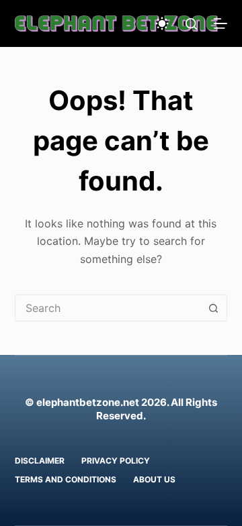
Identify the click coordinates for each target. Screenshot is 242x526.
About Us (154, 479)
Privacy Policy (115, 461)
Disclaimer (40, 461)
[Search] (191, 24)
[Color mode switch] (162, 23)
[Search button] (213, 308)
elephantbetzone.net (87, 402)
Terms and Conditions (65, 479)
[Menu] (220, 23)
